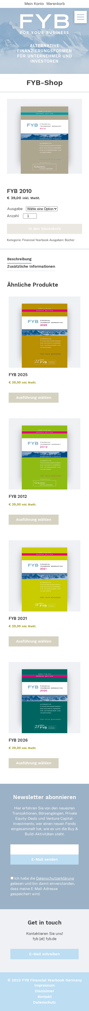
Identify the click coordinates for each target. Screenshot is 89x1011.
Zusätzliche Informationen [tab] (31, 266)
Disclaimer (44, 991)
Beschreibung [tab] (19, 259)
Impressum (44, 985)
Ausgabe (14, 209)
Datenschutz (44, 1002)
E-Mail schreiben (44, 954)
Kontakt (45, 996)
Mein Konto (34, 3)
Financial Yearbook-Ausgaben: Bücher (48, 240)
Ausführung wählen (33, 397)
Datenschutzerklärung (55, 878)
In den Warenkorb (44, 229)
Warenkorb (55, 3)
